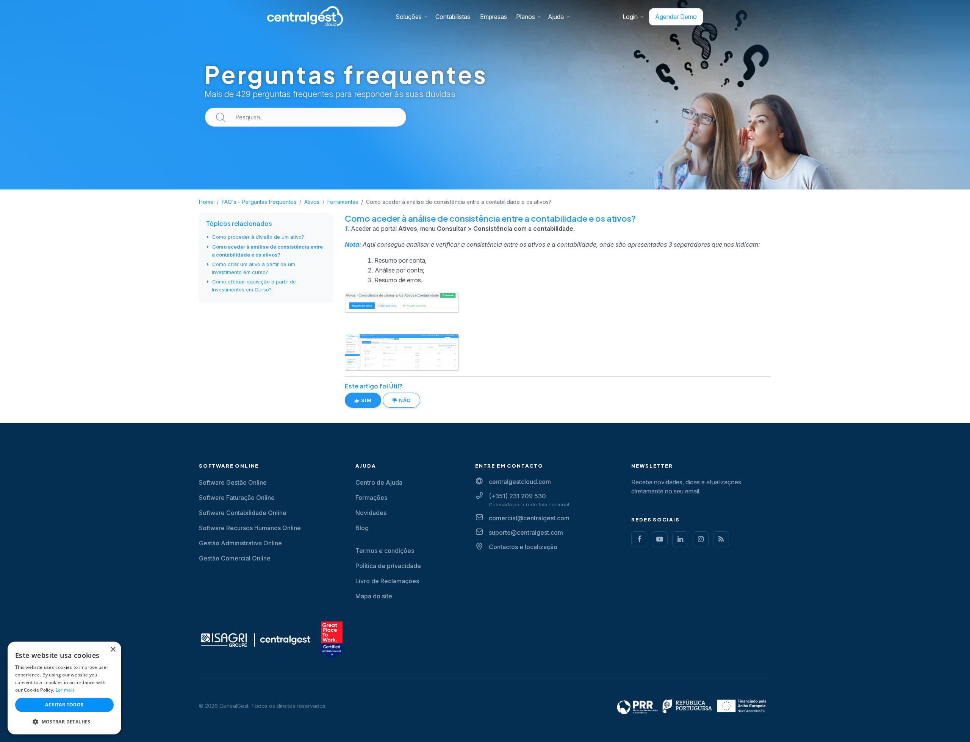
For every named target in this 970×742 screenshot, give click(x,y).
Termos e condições (384, 550)
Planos (525, 16)
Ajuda (556, 16)
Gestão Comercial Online (235, 558)
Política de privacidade (388, 566)
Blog (362, 528)
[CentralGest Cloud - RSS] (721, 539)
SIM (366, 400)
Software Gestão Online (233, 482)
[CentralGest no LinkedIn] (680, 539)
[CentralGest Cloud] (305, 16)
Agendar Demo (676, 16)
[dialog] (64, 688)
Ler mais (65, 690)
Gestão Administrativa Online (240, 543)
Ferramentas (342, 202)
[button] (64, 722)
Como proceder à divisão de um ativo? (258, 237)
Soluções (409, 16)
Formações (371, 497)
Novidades (370, 513)
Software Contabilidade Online (242, 513)
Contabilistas (452, 16)
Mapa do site (373, 596)
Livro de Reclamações (387, 581)
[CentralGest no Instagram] (701, 539)
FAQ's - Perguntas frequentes (259, 202)
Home (206, 202)
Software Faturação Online (237, 497)
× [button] (113, 650)
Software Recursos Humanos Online (250, 528)
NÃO (404, 400)
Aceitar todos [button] (64, 704)
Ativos (311, 202)
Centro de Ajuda (378, 482)
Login (630, 16)
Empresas (493, 16)
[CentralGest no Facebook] (639, 539)
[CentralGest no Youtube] (660, 539)
